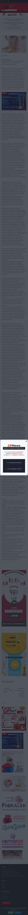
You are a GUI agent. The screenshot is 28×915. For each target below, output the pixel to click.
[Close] (26, 441)
